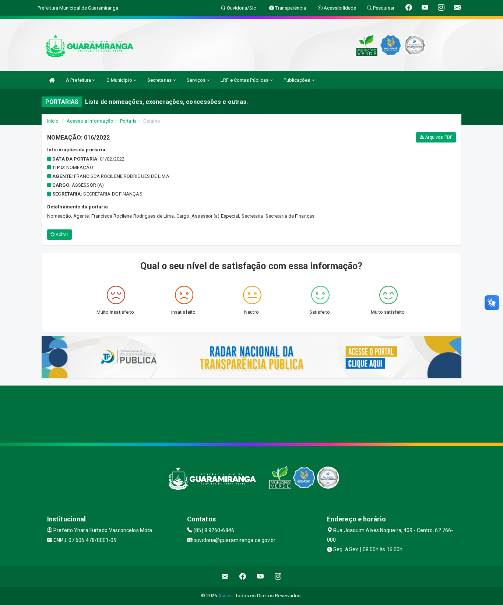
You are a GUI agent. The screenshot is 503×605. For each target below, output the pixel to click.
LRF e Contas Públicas (245, 80)
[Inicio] (52, 80)
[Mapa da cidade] (251, 413)
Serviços (197, 80)
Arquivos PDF (438, 137)
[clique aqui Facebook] (242, 576)
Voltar (61, 234)
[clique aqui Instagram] (278, 576)
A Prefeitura (79, 80)
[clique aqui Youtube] (260, 576)
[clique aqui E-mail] (225, 576)
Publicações (297, 80)
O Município (119, 80)
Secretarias (160, 80)
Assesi (225, 595)
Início (53, 121)
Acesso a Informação (90, 121)
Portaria (128, 121)
